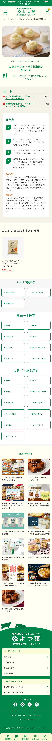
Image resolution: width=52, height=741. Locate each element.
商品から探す (10, 292)
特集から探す (10, 304)
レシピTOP (13, 19)
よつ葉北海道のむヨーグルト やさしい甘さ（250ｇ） (19, 97)
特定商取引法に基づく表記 (21, 715)
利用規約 (37, 715)
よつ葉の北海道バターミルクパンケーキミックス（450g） (19, 105)
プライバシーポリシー (26, 720)
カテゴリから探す (37, 292)
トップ (4, 19)
